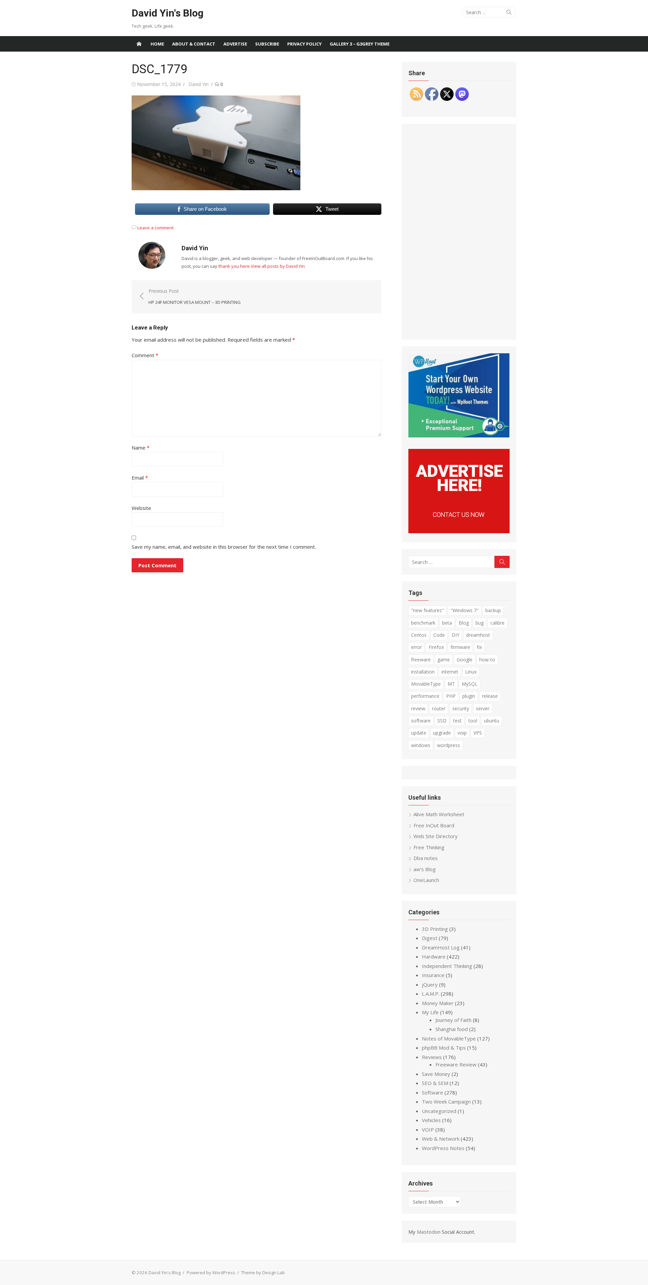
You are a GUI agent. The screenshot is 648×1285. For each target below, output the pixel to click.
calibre (497, 623)
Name (141, 447)
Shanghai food (451, 1029)
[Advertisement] (459, 232)
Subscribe (267, 44)
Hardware (434, 956)
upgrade (442, 733)
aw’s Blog (424, 869)
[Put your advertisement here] (459, 531)
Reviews (432, 1057)
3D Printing (435, 928)
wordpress (448, 745)
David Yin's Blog (168, 13)
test (457, 720)
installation (423, 671)
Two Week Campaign (446, 1101)
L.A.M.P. (430, 993)
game (443, 659)
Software (432, 1092)
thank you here (234, 266)
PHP (451, 696)
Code (439, 635)
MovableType (426, 684)
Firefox (436, 647)
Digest (429, 938)
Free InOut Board (433, 825)
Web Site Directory (435, 836)
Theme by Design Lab (263, 1272)
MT (451, 684)
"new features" (427, 610)
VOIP (428, 1129)
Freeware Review (456, 1064)
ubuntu (491, 720)
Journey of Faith (453, 1020)
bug (480, 623)
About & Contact (193, 44)
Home (157, 44)
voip (462, 733)
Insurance (433, 975)
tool (472, 720)
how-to (487, 659)
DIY (455, 635)
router (439, 708)
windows (420, 745)
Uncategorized (439, 1111)
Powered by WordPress (211, 1272)
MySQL (470, 684)
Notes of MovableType (449, 1038)
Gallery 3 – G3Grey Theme (359, 44)
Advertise (235, 44)
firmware (460, 647)
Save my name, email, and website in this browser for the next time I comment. (224, 546)
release (490, 696)
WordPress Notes (443, 1148)
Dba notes (425, 858)
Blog (464, 623)
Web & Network (440, 1138)
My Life (430, 1012)
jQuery (430, 984)
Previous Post (194, 297)
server (482, 708)
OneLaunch (426, 880)
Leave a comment (155, 228)
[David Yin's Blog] (139, 44)
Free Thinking (428, 847)
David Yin (198, 84)
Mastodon (428, 1231)
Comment (145, 355)
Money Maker (438, 1003)
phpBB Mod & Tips (444, 1047)
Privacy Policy (304, 44)
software (421, 720)
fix (479, 647)
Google (465, 659)
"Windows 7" (465, 610)
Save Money (436, 1073)
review (418, 708)
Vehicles (431, 1120)
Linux (471, 671)
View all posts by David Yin (278, 266)
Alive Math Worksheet (438, 814)
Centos (419, 635)
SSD (442, 720)
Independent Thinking (447, 966)
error (416, 647)
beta (447, 623)
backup (493, 610)
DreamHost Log (441, 947)
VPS (478, 733)
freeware (421, 659)
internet (449, 671)
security (460, 708)
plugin (468, 696)
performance (425, 696)
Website (141, 508)
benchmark (423, 623)
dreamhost (478, 635)
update (418, 733)
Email (140, 477)
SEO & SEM (435, 1083)
